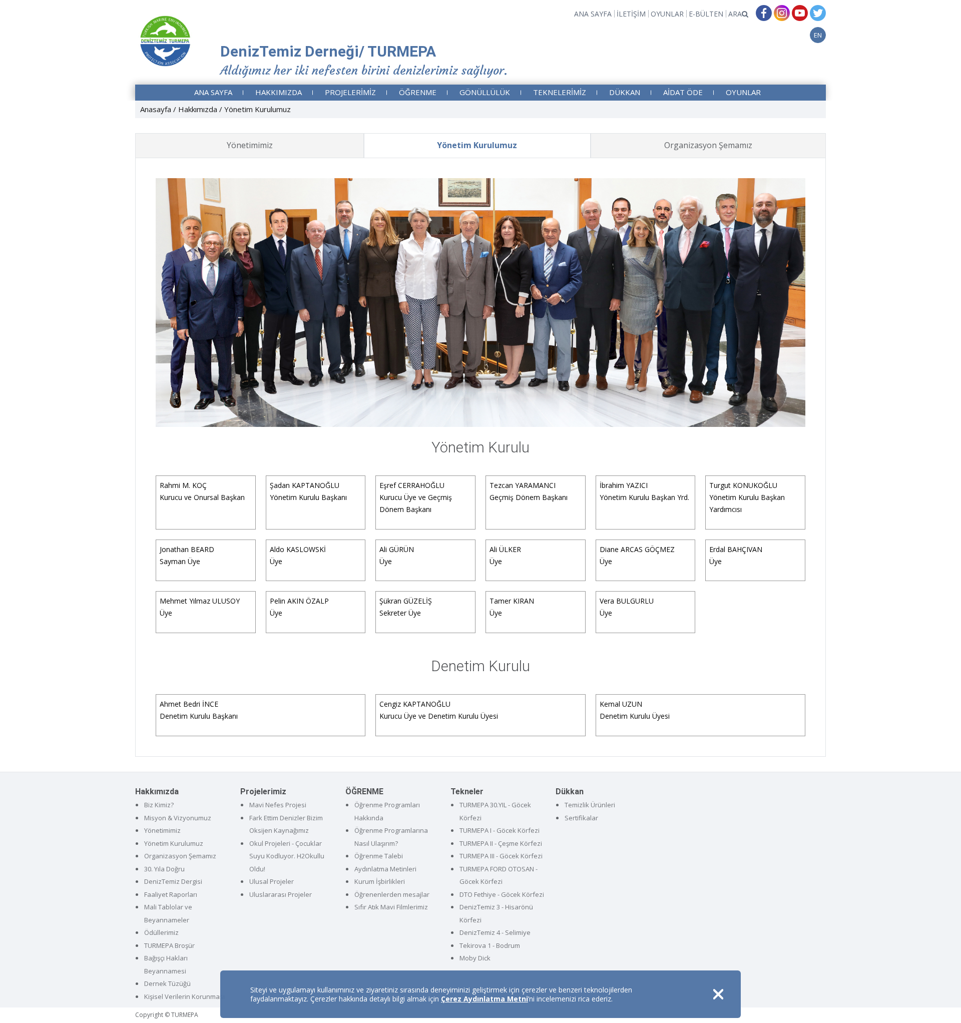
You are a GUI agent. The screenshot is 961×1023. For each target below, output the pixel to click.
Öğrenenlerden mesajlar (391, 894)
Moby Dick (475, 957)
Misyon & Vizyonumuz (177, 817)
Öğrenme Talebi (378, 855)
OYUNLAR (667, 14)
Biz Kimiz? (159, 804)
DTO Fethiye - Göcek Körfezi (501, 894)
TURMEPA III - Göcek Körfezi (501, 855)
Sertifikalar (581, 817)
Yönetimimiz (250, 145)
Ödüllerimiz (161, 932)
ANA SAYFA (593, 14)
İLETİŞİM (631, 14)
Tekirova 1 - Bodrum (489, 945)
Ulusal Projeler (271, 881)
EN (818, 35)
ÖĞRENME (417, 92)
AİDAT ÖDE (683, 92)
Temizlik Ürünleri (590, 804)
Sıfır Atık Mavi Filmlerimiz (391, 906)
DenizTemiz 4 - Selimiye (495, 932)
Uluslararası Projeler (280, 894)
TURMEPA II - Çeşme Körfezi (500, 843)
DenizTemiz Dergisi (173, 881)
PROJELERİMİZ (350, 92)
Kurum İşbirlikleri (379, 881)
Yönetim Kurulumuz (477, 145)
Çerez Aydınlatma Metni (484, 998)
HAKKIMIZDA (278, 92)
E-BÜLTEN (706, 14)
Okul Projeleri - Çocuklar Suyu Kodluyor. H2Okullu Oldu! (286, 856)
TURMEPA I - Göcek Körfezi (499, 830)
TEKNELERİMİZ (559, 92)
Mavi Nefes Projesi (277, 804)
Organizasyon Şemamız (708, 145)
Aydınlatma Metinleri (385, 868)
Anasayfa (155, 109)
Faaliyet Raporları (170, 894)
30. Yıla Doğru (164, 868)
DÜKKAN (624, 92)
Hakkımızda (197, 109)
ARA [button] (735, 14)
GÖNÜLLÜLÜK (484, 92)
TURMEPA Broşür (169, 945)
